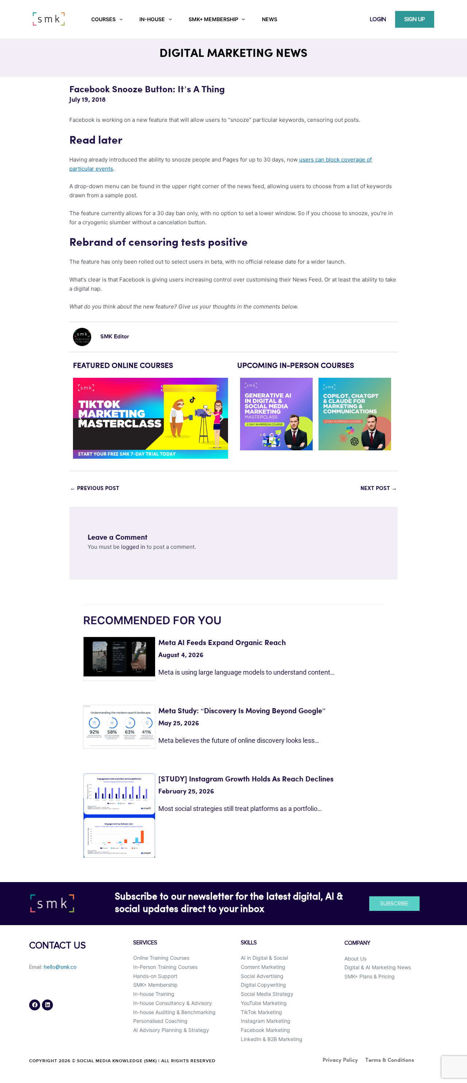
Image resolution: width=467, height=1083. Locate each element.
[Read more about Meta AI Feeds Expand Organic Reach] (119, 656)
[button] (81, 418)
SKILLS (249, 943)
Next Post (378, 489)
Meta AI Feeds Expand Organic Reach (222, 643)
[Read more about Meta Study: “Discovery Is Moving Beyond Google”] (119, 725)
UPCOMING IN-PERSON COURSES (295, 366)
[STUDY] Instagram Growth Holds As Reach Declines (245, 779)
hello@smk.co (60, 967)
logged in (133, 546)
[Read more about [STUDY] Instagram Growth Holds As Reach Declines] (119, 815)
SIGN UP (414, 19)
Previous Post (94, 489)
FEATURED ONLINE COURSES (123, 366)
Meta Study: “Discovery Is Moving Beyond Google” (241, 711)
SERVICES (145, 943)
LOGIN (378, 19)
